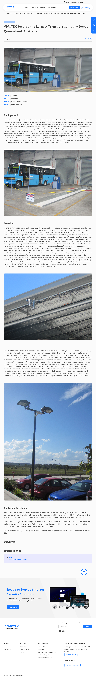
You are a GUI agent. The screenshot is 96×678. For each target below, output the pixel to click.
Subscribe (87, 626)
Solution (19, 7)
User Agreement (43, 643)
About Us (6, 647)
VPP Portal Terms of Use (45, 657)
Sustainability (7, 649)
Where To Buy (52, 7)
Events (22, 652)
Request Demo (74, 7)
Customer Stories (28, 13)
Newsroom (23, 647)
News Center (17, 13)
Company (7, 643)
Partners (42, 7)
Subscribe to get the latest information (70, 623)
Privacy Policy (41, 649)
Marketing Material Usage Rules (47, 652)
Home (9, 13)
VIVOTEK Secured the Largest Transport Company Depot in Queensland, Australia (60, 13)
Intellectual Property (43, 655)
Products (27, 7)
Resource (35, 7)
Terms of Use (42, 647)
